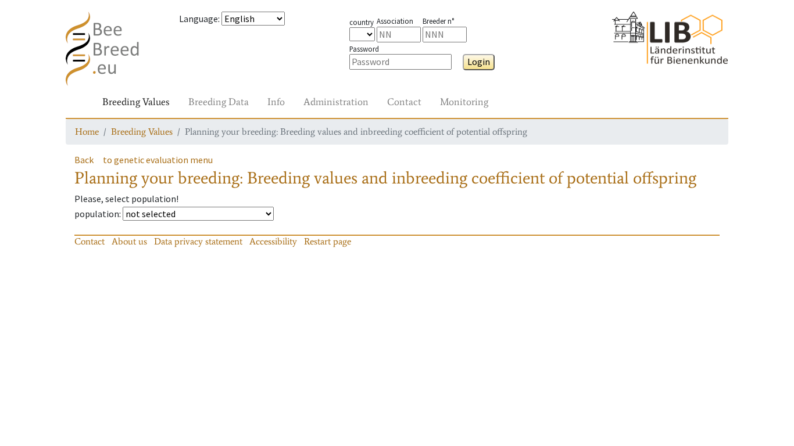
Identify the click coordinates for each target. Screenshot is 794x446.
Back (84, 160)
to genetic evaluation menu (158, 160)
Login (478, 61)
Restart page (327, 241)
